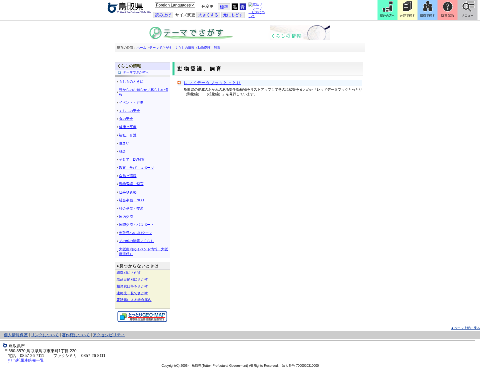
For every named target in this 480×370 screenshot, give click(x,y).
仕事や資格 (127, 192)
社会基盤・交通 (131, 208)
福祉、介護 (127, 135)
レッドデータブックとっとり (212, 83)
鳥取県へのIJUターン (135, 233)
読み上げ (163, 15)
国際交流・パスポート (136, 225)
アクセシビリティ (109, 335)
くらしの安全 (129, 111)
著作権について (76, 335)
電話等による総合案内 (134, 300)
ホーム (141, 47)
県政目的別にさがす (132, 279)
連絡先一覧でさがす (132, 293)
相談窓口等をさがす (132, 286)
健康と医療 (127, 127)
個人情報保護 (16, 335)
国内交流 (126, 217)
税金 (122, 151)
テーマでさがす (160, 47)
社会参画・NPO (131, 200)
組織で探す (427, 15)
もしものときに (131, 81)
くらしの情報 (184, 47)
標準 (224, 6)
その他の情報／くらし (136, 241)
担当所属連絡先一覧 (26, 360)
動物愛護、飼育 (209, 47)
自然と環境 (127, 176)
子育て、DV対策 (132, 159)
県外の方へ (387, 15)
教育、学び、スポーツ (136, 168)
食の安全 (126, 119)
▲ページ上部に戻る (465, 328)
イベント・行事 (131, 102)
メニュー (468, 15)
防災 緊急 (447, 15)
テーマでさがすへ (136, 72)
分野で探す (407, 15)
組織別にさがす (128, 273)
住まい (124, 143)
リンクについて (45, 335)
